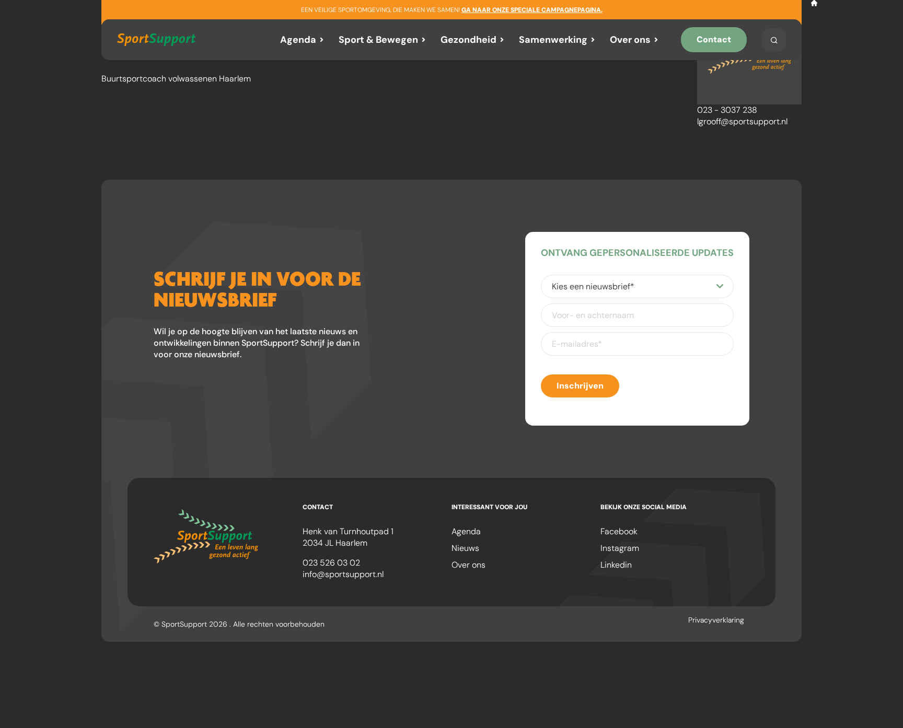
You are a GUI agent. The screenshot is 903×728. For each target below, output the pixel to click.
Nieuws (465, 548)
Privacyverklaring (716, 620)
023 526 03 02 (331, 562)
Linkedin (616, 564)
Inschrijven (580, 385)
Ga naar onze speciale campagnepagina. (532, 10)
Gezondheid (468, 39)
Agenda (298, 39)
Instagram (619, 548)
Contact (714, 39)
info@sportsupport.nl (343, 574)
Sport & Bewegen (378, 39)
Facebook (619, 531)
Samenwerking (553, 39)
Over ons (630, 39)
